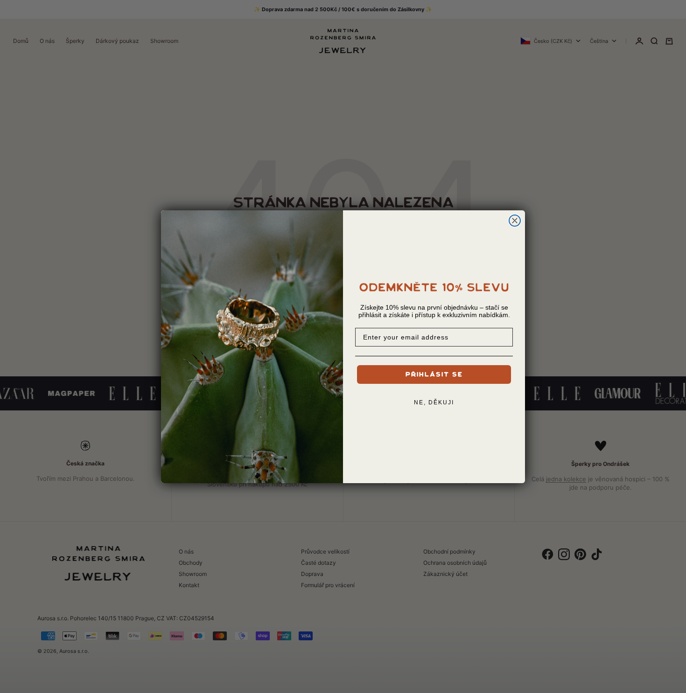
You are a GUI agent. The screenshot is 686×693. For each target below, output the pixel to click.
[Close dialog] (514, 220)
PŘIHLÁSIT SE (434, 374)
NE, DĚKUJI (434, 402)
